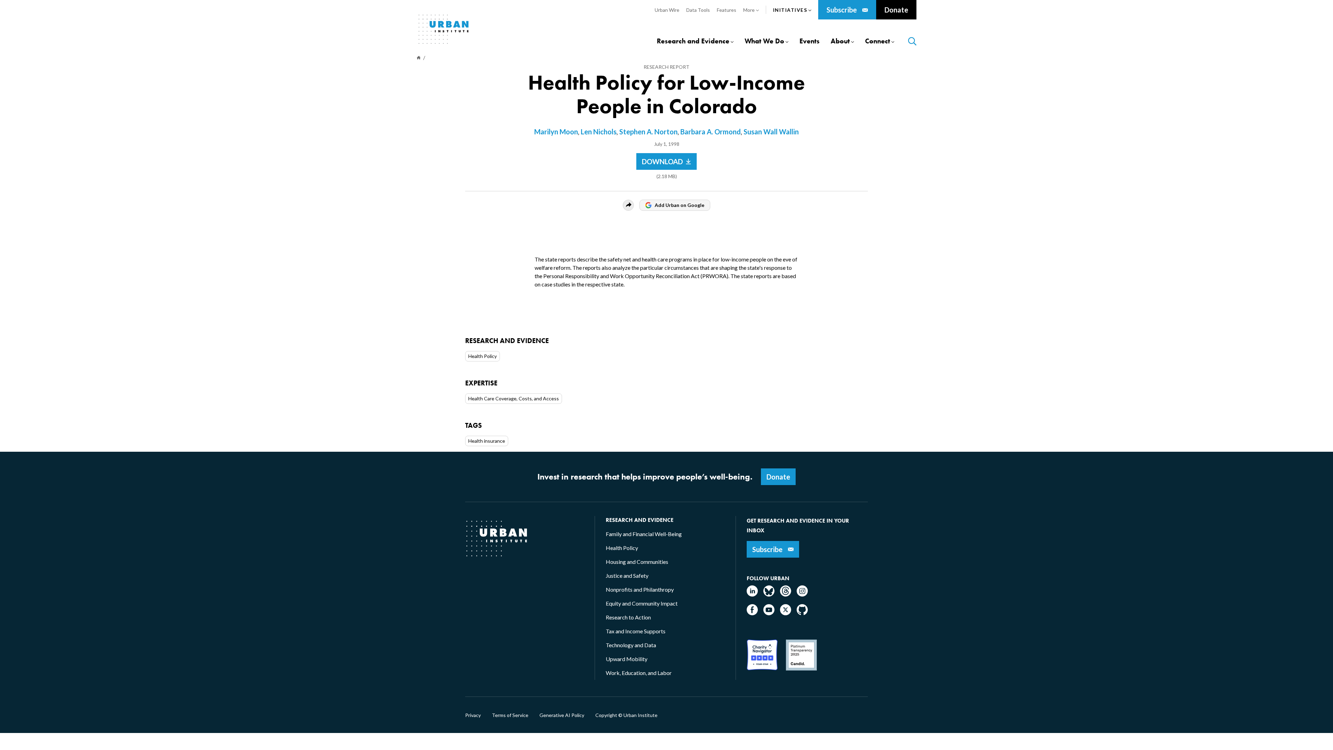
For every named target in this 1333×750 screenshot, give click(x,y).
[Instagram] (802, 594)
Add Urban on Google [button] (679, 205)
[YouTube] (768, 613)
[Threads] (785, 594)
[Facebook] (752, 613)
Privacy (473, 715)
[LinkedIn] (752, 594)
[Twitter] (785, 613)
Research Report (666, 67)
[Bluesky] (768, 594)
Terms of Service (510, 715)
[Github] (802, 613)
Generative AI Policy (561, 715)
